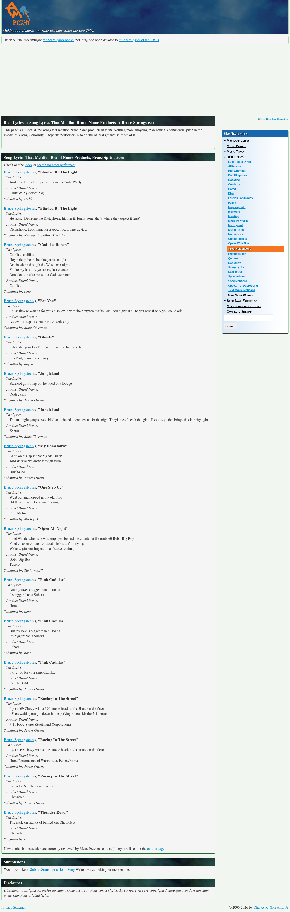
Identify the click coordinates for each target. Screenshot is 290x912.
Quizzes (233, 258)
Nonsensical (236, 234)
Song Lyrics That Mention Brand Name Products (72, 122)
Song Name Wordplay (242, 300)
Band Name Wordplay (242, 295)
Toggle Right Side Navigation (273, 118)
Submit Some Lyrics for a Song (52, 869)
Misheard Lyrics (238, 140)
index (28, 164)
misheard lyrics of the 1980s (139, 39)
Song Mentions (237, 281)
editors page (155, 848)
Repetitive (234, 263)
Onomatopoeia (237, 239)
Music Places (236, 229)
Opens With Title (238, 243)
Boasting (234, 180)
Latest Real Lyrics (240, 161)
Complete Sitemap (239, 311)
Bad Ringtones (237, 175)
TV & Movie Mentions (241, 290)
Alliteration (235, 166)
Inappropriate (236, 207)
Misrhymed (235, 225)
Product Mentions (239, 248)
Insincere (234, 211)
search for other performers (56, 164)
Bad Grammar (237, 171)
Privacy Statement (14, 907)
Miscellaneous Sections (244, 306)
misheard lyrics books (58, 39)
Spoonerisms (236, 276)
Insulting (233, 216)
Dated (232, 189)
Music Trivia (235, 151)
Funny (232, 202)
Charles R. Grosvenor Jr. (271, 907)
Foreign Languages (240, 198)
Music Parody (236, 146)
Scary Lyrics (236, 267)
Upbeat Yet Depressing (243, 285)
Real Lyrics (14, 122)
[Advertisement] (145, 80)
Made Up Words (238, 220)
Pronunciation (237, 253)
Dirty (231, 193)
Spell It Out (235, 272)
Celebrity (234, 184)
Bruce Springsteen (19, 172)
